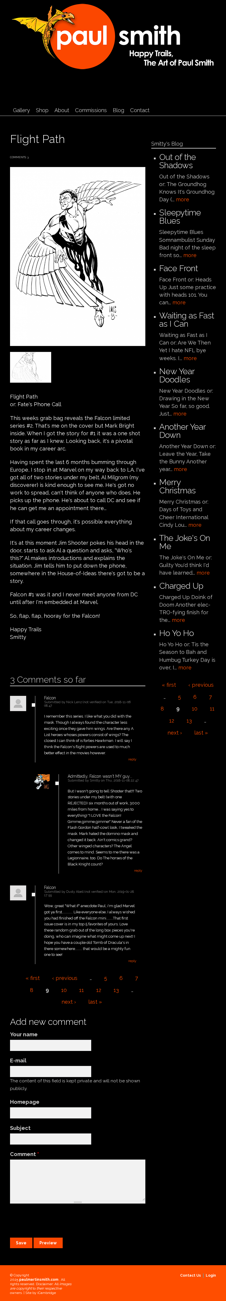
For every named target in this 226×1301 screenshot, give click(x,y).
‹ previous (64, 978)
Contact (139, 110)
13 (116, 990)
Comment (24, 1154)
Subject (20, 1128)
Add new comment (27, 656)
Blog (118, 110)
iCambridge (46, 1293)
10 (64, 990)
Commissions (91, 110)
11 (81, 990)
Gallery (21, 110)
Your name (24, 1034)
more (182, 199)
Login (211, 1275)
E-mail (18, 1060)
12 (98, 990)
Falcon (50, 698)
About (61, 110)
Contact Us (190, 1275)
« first (33, 978)
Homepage (24, 1102)
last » (95, 1002)
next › (69, 1002)
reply (132, 759)
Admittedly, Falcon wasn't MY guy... (100, 776)
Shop (42, 110)
